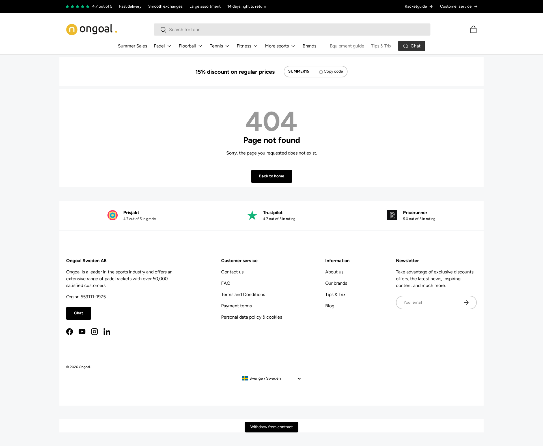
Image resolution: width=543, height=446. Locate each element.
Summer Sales (132, 46)
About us (334, 272)
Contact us (232, 272)
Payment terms (236, 305)
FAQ (225, 283)
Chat (78, 313)
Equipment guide (347, 46)
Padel (159, 46)
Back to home (271, 176)
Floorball (187, 46)
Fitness (244, 46)
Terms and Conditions (243, 294)
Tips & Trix (381, 46)
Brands (309, 46)
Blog (329, 305)
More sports (277, 46)
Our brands (336, 283)
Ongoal (84, 367)
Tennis (216, 46)
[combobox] (292, 29)
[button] (473, 29)
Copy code (333, 71)
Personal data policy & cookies (251, 317)
